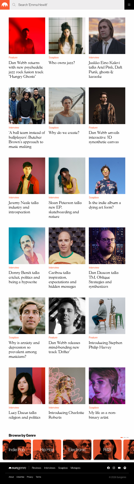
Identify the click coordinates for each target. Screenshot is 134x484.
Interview (94, 57)
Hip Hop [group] (47, 449)
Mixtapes (75, 467)
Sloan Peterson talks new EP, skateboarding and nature (65, 209)
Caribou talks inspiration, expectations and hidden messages (62, 279)
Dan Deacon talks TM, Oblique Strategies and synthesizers (103, 279)
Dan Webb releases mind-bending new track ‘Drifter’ (64, 347)
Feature (13, 57)
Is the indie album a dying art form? (105, 204)
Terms (38, 477)
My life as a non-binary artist (102, 414)
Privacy (30, 477)
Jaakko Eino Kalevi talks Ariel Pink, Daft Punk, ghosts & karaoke (105, 69)
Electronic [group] (77, 449)
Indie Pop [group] (17, 449)
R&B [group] (107, 449)
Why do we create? (64, 132)
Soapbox (54, 57)
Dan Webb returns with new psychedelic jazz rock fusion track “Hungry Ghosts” (26, 69)
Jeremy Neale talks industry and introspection (24, 207)
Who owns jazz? (62, 62)
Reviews (36, 467)
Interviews (49, 467)
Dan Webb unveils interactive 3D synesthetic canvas (104, 137)
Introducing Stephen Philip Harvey (105, 344)
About (11, 477)
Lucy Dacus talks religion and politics (24, 414)
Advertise (20, 477)
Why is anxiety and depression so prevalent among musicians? (24, 349)
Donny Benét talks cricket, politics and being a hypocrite (24, 277)
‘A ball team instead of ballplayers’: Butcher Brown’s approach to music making (27, 139)
